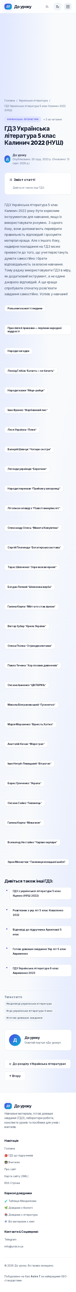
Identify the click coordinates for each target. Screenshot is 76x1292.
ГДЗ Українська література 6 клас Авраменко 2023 (36, 970)
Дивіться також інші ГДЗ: (28, 187)
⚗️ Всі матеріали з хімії (19, 1221)
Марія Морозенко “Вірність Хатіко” (30, 724)
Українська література (33, 100)
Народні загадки (18, 351)
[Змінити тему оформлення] (57, 6)
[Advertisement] (38, 53)
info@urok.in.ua (13, 1246)
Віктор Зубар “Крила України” (27, 626)
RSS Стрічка (12, 1182)
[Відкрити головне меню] (68, 6)
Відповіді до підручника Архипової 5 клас (37, 932)
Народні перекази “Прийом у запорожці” (34, 488)
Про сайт (10, 1169)
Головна (9, 100)
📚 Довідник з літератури (21, 1214)
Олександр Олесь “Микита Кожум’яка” (33, 527)
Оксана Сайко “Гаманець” (25, 803)
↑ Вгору (15, 1076)
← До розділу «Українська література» (37, 1064)
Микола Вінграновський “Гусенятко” (31, 704)
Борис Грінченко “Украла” (24, 783)
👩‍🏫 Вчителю (12, 1162)
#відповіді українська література (29, 1003)
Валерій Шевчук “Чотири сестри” (29, 449)
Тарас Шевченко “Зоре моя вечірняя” (32, 567)
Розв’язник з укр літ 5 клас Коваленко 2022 (38, 912)
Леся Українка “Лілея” (22, 429)
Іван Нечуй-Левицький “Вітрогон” (29, 763)
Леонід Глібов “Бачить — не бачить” (31, 370)
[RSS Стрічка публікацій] (47, 7)
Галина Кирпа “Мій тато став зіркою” (32, 606)
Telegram (10, 1239)
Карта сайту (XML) (16, 1176)
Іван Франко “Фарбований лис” (28, 410)
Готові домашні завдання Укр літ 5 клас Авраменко (39, 951)
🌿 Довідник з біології (18, 1207)
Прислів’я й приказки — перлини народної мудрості (35, 329)
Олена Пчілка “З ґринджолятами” (30, 645)
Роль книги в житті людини (25, 308)
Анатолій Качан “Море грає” (26, 744)
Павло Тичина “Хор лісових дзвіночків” (33, 665)
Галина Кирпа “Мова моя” (24, 822)
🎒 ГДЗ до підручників (18, 1155)
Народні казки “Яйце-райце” (26, 390)
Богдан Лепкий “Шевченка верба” (30, 587)
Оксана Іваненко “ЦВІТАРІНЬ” (27, 685)
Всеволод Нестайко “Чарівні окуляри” (32, 842)
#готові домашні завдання (24, 1017)
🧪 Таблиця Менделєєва (20, 1200)
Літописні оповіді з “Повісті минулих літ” (34, 508)
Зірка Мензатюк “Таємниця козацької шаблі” (37, 862)
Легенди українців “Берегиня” (27, 469)
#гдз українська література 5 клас (29, 1010)
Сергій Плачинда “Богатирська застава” (34, 547)
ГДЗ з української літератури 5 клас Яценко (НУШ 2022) (37, 893)
